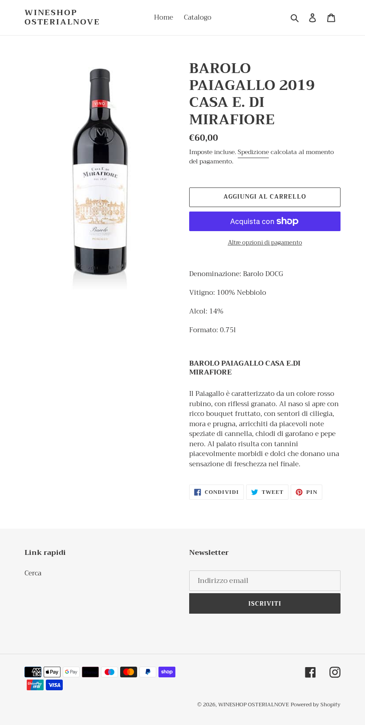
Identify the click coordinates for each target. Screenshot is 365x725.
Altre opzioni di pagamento (265, 242)
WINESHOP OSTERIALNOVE (62, 17)
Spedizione (253, 152)
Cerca (32, 573)
